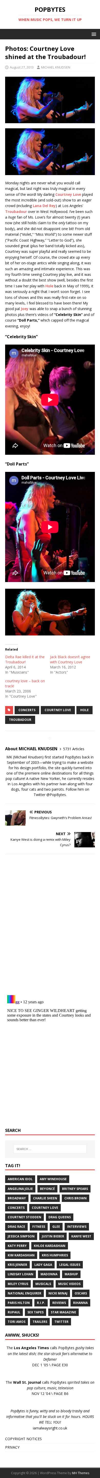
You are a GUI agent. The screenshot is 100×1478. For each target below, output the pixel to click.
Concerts (26, 710)
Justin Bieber (53, 1236)
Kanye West (81, 1236)
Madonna (49, 1274)
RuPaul (14, 1312)
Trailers (40, 1322)
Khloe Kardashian (49, 1246)
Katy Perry (17, 1246)
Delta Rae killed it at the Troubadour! (25, 659)
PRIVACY (12, 1447)
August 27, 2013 (22, 67)
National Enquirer (24, 1293)
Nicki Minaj (57, 1293)
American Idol (20, 1179)
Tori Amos (16, 1322)
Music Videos (69, 1284)
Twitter (61, 1322)
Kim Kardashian (21, 1255)
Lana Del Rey (44, 205)
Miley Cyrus (18, 1284)
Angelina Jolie (20, 1189)
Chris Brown (75, 1198)
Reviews (59, 1303)
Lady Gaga (43, 1265)
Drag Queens (59, 1217)
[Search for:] (50, 1149)
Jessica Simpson (21, 1236)
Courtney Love (68, 194)
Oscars (81, 1293)
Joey (24, 308)
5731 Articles (73, 748)
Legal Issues (69, 1265)
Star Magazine (63, 1312)
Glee (56, 1226)
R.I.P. (41, 1303)
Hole (49, 285)
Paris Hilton (19, 1303)
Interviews (76, 1226)
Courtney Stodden (24, 1217)
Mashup (71, 1274)
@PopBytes (56, 794)
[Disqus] (50, 924)
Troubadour (16, 211)
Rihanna (80, 1303)
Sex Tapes (35, 1312)
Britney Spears (75, 1189)
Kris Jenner (17, 1265)
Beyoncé (47, 1189)
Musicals (43, 1284)
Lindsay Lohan (20, 1274)
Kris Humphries (55, 1255)
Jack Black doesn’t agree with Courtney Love (70, 659)
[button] (93, 34)
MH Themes (80, 1473)
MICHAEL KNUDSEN (55, 67)
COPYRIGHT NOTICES (23, 1438)
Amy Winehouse (53, 1179)
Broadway (17, 1198)
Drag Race (16, 1226)
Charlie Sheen (45, 1198)
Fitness (38, 1226)
